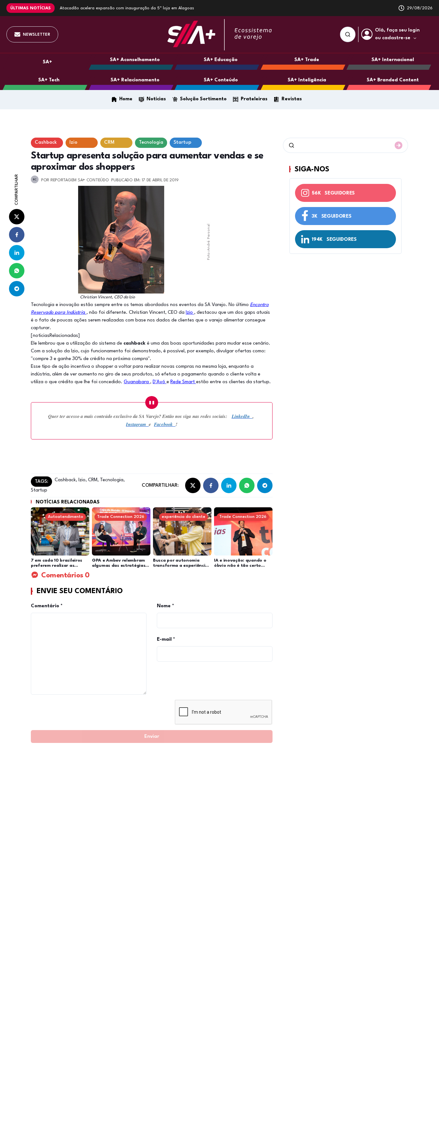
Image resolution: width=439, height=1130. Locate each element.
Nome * (165, 606)
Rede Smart (183, 382)
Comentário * (47, 606)
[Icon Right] (398, 145)
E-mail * (166, 639)
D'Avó (159, 382)
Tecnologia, (112, 480)
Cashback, (66, 480)
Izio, (82, 480)
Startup (39, 490)
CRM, (93, 480)
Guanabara (137, 382)
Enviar (151, 736)
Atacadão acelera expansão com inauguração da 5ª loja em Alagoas (127, 8)
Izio (190, 312)
